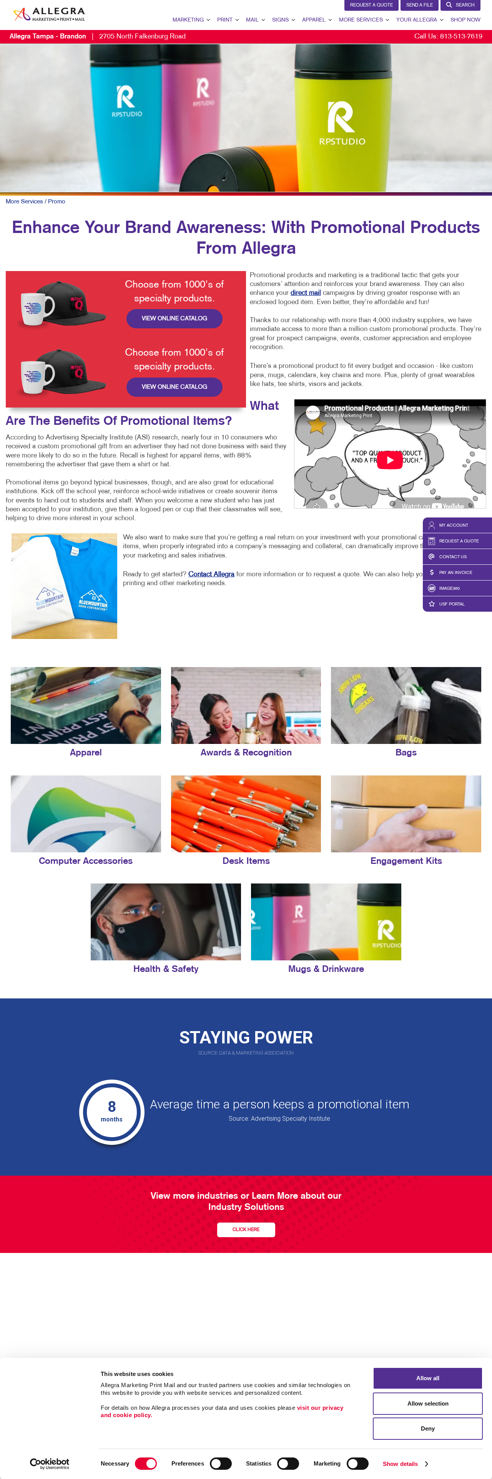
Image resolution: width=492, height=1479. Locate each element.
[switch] (221, 1463)
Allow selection (428, 1403)
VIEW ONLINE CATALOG (174, 318)
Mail (252, 20)
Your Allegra (416, 20)
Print (225, 20)
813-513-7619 (461, 36)
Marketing (188, 20)
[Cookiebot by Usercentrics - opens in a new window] (49, 1464)
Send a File (419, 5)
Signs (280, 20)
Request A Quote (371, 5)
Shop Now (465, 20)
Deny (428, 1428)
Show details (400, 1464)
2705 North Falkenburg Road (98, 36)
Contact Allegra (211, 574)
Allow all (427, 1378)
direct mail (306, 293)
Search (465, 5)
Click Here (246, 1230)
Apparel (314, 20)
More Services (361, 20)
